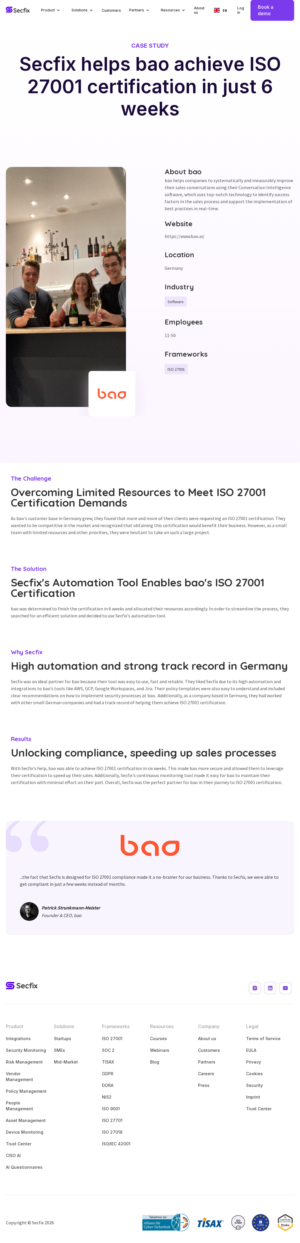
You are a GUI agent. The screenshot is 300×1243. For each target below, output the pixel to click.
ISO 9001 (111, 1108)
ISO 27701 (112, 1120)
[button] (50, 10)
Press (203, 1085)
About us (199, 10)
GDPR (107, 1073)
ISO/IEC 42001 (116, 1143)
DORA (107, 1085)
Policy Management (26, 1091)
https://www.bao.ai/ (184, 236)
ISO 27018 (112, 1132)
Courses (158, 1038)
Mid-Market (66, 1061)
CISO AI (13, 1155)
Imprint (253, 1096)
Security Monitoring (26, 1050)
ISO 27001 (112, 1038)
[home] (18, 10)
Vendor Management (19, 1076)
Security (254, 1085)
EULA (251, 1050)
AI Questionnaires (24, 1167)
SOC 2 (108, 1050)
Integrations (18, 1038)
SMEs (59, 1050)
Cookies (254, 1073)
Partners (206, 1061)
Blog (154, 1061)
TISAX (108, 1061)
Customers (111, 10)
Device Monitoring (24, 1132)
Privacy (253, 1061)
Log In (240, 10)
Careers (206, 1073)
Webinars (159, 1050)
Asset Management (26, 1120)
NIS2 (107, 1096)
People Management (19, 1105)
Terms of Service (263, 1038)
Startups (62, 1038)
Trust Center (18, 1143)
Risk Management (24, 1061)
